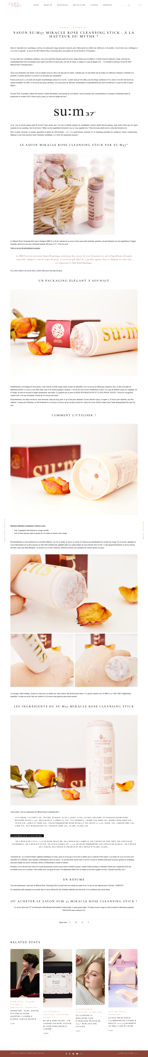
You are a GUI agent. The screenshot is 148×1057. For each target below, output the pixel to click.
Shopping (63, 1014)
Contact (23, 1053)
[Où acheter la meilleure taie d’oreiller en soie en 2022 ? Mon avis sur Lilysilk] (90, 977)
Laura (12, 1023)
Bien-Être (17, 1002)
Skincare (31, 1007)
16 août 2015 (80, 28)
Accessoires (51, 1012)
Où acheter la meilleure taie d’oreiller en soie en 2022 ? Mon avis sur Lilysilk (88, 1021)
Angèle (45, 1033)
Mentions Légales (36, 1053)
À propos (14, 1053)
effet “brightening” (124, 693)
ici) (125, 128)
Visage (64, 28)
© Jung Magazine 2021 (128, 1053)
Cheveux (49, 1014)
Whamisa (30, 402)
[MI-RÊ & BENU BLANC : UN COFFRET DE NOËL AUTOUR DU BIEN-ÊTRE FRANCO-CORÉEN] (57, 978)
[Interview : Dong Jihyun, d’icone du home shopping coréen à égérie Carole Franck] (25, 973)
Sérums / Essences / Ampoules (23, 1004)
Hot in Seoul (117, 1012)
